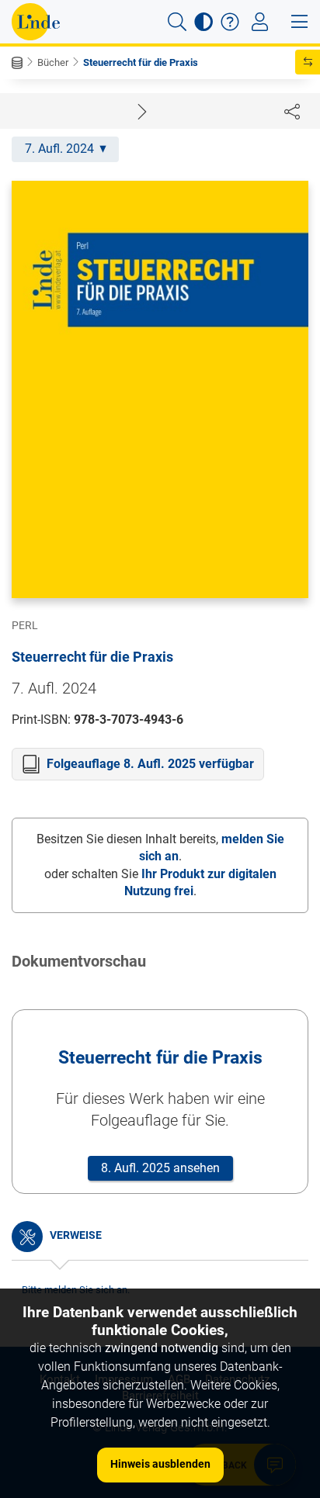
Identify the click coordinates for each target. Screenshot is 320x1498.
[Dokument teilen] (292, 111)
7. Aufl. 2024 (59, 148)
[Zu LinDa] (36, 21)
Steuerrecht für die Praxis (140, 62)
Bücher (52, 62)
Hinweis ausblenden (160, 1464)
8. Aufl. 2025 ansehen (160, 1168)
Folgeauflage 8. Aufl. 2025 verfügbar (150, 763)
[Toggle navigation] (260, 22)
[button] (177, 21)
